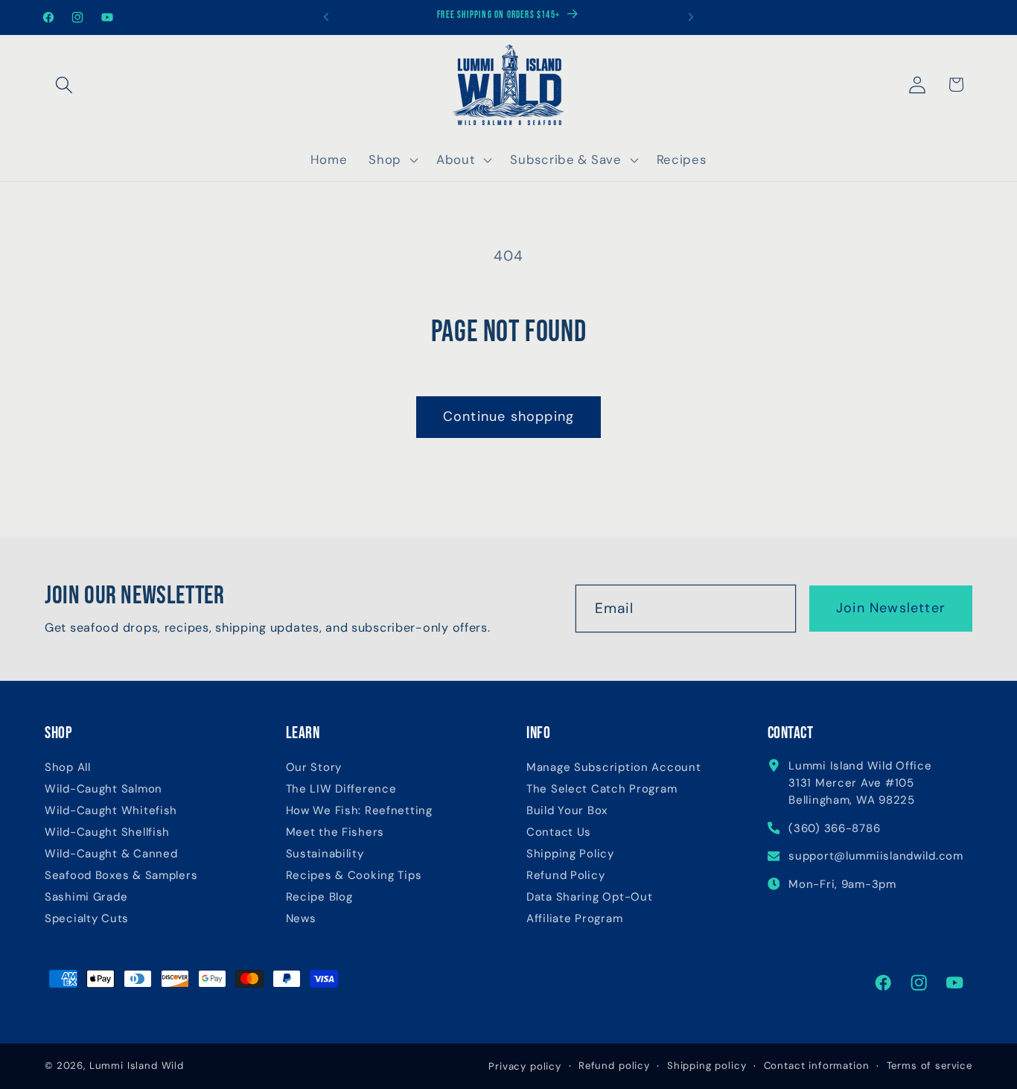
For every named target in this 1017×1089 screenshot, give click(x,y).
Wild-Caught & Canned (111, 854)
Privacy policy (524, 1066)
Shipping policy (707, 1065)
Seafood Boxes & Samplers (121, 876)
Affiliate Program (574, 919)
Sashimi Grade (86, 897)
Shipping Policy (570, 854)
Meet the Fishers (335, 832)
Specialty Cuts (87, 919)
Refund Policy (565, 876)
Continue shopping (508, 416)
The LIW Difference (341, 789)
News (301, 919)
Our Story (314, 768)
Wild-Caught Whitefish (111, 811)
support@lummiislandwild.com (875, 855)
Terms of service (929, 1065)
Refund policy (614, 1065)
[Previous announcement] (326, 17)
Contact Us (558, 832)
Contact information (817, 1065)
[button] (64, 84)
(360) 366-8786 (834, 828)
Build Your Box (567, 811)
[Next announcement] (691, 17)
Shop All (68, 768)
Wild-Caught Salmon (103, 789)
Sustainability (325, 854)
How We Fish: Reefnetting (359, 811)
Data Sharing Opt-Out (589, 897)
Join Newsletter (891, 608)
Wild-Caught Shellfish (107, 832)
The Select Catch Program (601, 789)
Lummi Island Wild (136, 1065)
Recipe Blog (319, 897)
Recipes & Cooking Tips (354, 876)
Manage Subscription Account (613, 768)
